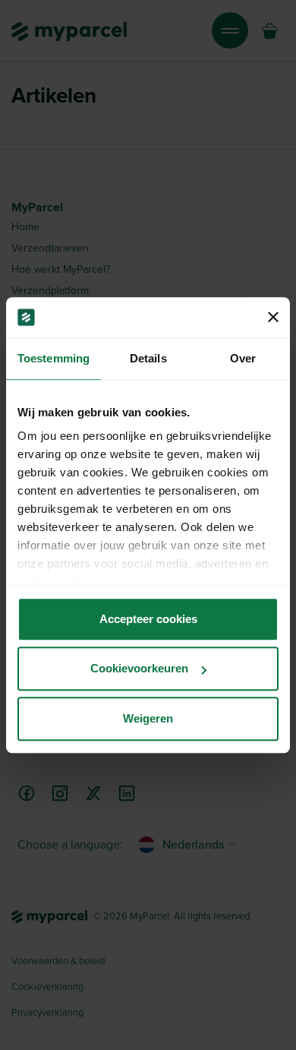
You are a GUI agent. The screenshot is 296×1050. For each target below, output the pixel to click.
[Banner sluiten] (273, 317)
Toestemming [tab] (53, 358)
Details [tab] (148, 358)
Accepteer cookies (148, 618)
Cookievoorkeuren (139, 668)
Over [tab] (243, 358)
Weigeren (148, 718)
